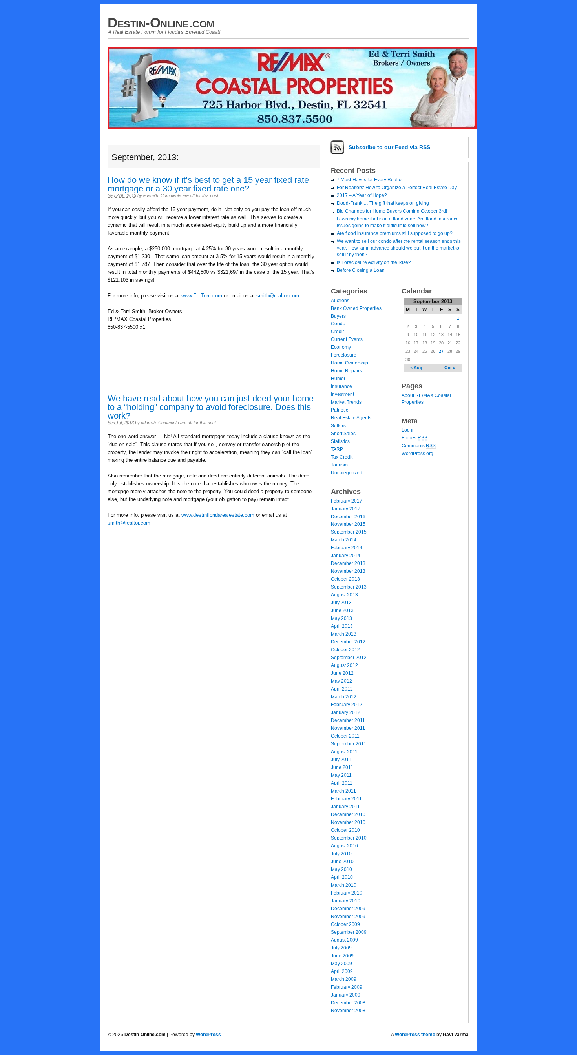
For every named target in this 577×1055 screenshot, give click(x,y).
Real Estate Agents (351, 418)
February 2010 (346, 893)
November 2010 (348, 822)
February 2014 (346, 547)
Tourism (339, 465)
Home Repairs (346, 371)
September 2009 (349, 932)
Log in (408, 430)
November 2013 (348, 571)
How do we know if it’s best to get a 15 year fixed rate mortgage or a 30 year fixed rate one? (208, 184)
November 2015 (348, 524)
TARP (337, 449)
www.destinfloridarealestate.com (217, 515)
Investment (342, 394)
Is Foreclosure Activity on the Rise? (374, 262)
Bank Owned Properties (356, 308)
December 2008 (348, 1003)
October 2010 (345, 830)
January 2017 (345, 509)
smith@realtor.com (277, 296)
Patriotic (339, 410)
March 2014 (343, 540)
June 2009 (342, 955)
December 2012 (348, 642)
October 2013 (345, 579)
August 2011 (344, 751)
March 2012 (343, 697)
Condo (338, 323)
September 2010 (349, 838)
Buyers (338, 316)
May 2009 (341, 963)
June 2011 (342, 767)
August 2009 (344, 940)
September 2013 (349, 587)
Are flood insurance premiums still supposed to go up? (395, 233)
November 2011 (348, 728)
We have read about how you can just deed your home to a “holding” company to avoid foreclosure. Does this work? (211, 407)
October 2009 (345, 924)
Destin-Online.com (161, 22)
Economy (341, 347)
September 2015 (349, 532)
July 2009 (341, 948)
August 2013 (344, 595)
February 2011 (346, 799)
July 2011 (341, 759)
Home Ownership (349, 363)
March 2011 (343, 791)
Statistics (340, 441)
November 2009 (348, 916)
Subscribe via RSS (389, 147)
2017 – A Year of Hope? (362, 195)
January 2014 (345, 555)
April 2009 (342, 971)
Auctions (340, 300)
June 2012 (342, 673)
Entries (414, 438)
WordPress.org (417, 453)
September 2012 (349, 657)
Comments (419, 445)
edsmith (150, 195)
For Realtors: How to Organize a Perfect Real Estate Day (397, 187)
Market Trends (346, 402)
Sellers (338, 425)
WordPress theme (415, 1034)
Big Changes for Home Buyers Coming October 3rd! (392, 211)
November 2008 (348, 1010)
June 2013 (342, 610)
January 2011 (345, 806)
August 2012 (344, 665)
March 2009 (343, 979)
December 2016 (348, 516)
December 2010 (348, 814)
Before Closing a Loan (361, 270)
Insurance (341, 386)
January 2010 (345, 901)
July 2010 (341, 853)
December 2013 (348, 563)
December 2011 (348, 720)
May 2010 (341, 869)
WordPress (208, 1034)
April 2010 (342, 877)
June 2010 (342, 861)
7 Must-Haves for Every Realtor (370, 179)
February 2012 (346, 704)
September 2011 (348, 744)
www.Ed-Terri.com (201, 296)
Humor (338, 378)
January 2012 (345, 712)
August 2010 (344, 846)
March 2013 (343, 634)
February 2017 (346, 501)
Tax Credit (341, 457)
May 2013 (341, 618)
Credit (337, 331)
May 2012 (341, 681)
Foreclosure (343, 355)
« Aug (416, 367)
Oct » (449, 367)
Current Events (347, 339)
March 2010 (343, 885)
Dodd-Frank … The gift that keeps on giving (383, 203)
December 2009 (348, 908)
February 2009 (346, 987)
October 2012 (345, 649)
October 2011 (345, 736)
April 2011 (341, 783)
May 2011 (341, 775)
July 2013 (341, 602)
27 (441, 351)
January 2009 (345, 995)
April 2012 (342, 689)
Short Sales (343, 433)
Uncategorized (346, 473)
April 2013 (342, 626)
